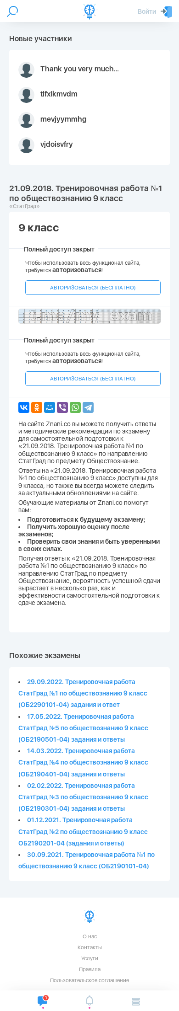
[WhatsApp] (75, 407)
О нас (90, 936)
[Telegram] (88, 407)
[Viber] (62, 407)
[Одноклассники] (36, 407)
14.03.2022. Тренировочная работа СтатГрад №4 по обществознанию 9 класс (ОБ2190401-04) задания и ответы (83, 762)
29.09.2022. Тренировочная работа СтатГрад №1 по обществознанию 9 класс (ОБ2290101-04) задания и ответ (82, 693)
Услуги (89, 958)
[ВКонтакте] (23, 407)
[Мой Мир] (49, 407)
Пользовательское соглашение (89, 980)
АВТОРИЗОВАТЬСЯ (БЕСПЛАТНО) (93, 287)
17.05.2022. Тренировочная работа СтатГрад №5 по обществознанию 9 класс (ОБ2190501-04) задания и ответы (83, 728)
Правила (90, 969)
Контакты (90, 947)
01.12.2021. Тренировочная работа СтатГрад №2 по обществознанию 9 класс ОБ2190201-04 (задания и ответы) (83, 831)
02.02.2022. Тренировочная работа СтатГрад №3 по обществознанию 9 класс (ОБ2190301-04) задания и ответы (83, 797)
